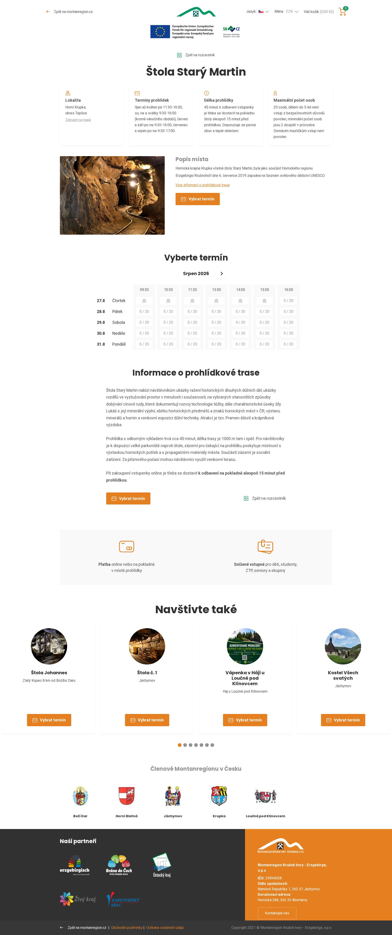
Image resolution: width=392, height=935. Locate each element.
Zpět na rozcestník (200, 55)
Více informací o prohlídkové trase (203, 185)
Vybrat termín (201, 199)
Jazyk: (251, 11)
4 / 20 (240, 322)
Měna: (283, 11)
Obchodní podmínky (126, 927)
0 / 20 (288, 300)
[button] (179, 745)
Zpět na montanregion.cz (73, 12)
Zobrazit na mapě (78, 120)
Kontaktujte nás (277, 913)
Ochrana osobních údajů (165, 927)
